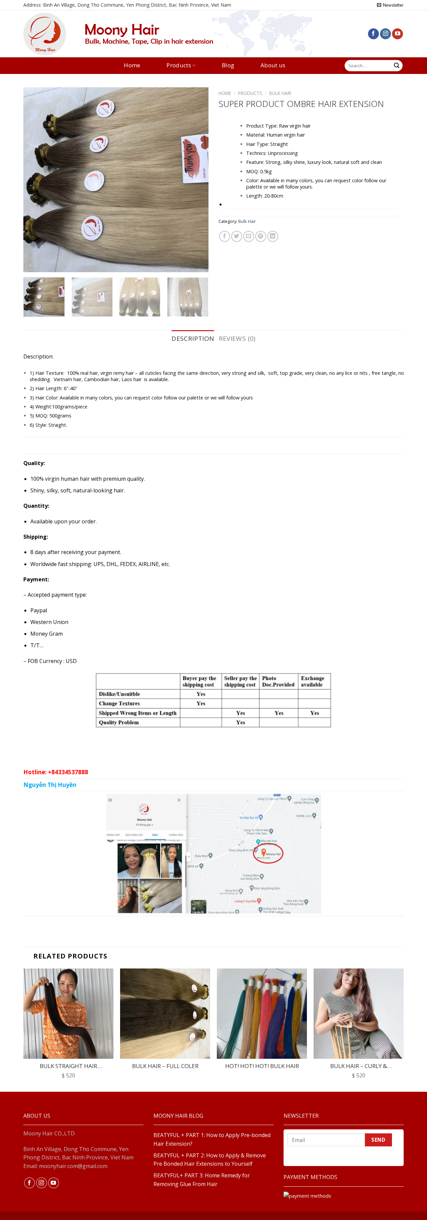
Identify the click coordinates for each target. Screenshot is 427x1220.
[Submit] (396, 65)
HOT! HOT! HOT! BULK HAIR (262, 1066)
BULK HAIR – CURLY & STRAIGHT (358, 1066)
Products (178, 65)
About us (273, 65)
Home (132, 65)
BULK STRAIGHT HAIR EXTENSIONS (68, 1066)
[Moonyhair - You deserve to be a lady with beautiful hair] (56, 34)
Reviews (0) (237, 338)
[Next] (196, 179)
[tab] (192, 338)
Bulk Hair (280, 93)
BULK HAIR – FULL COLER (165, 1066)
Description (192, 338)
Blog (228, 65)
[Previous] (35, 179)
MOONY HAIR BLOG (178, 1115)
